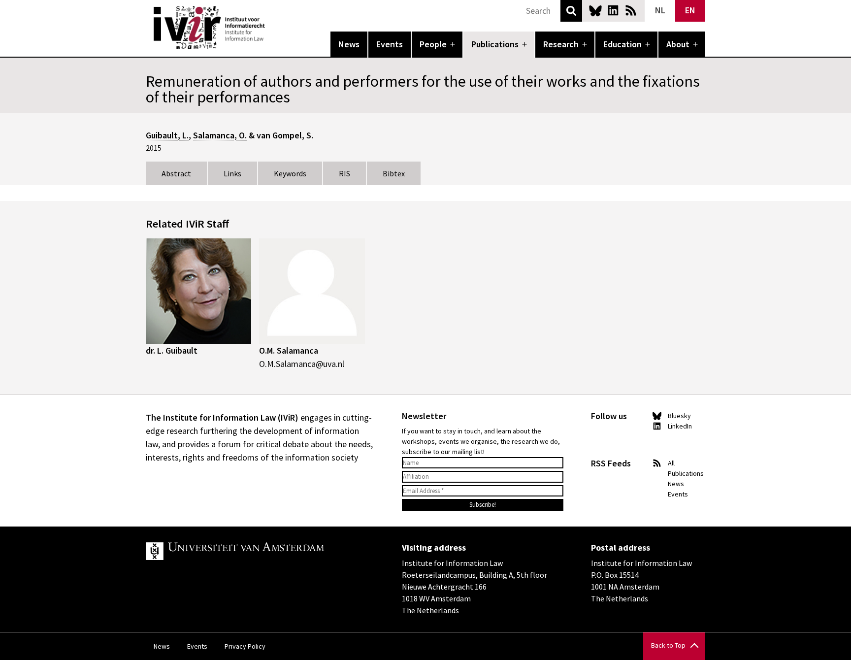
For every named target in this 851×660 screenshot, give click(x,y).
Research (561, 44)
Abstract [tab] (176, 173)
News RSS (631, 10)
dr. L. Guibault (171, 350)
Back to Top (668, 645)
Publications (495, 44)
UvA (260, 551)
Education (622, 44)
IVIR (272, 27)
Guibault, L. (167, 135)
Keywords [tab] (290, 173)
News (349, 44)
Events (389, 44)
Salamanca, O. (220, 135)
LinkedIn (613, 10)
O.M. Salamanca (288, 350)
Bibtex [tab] (394, 173)
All (671, 463)
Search (571, 11)
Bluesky (595, 10)
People (433, 44)
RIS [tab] (344, 173)
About (677, 44)
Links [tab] (232, 173)
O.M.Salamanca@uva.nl (301, 363)
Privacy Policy (245, 646)
